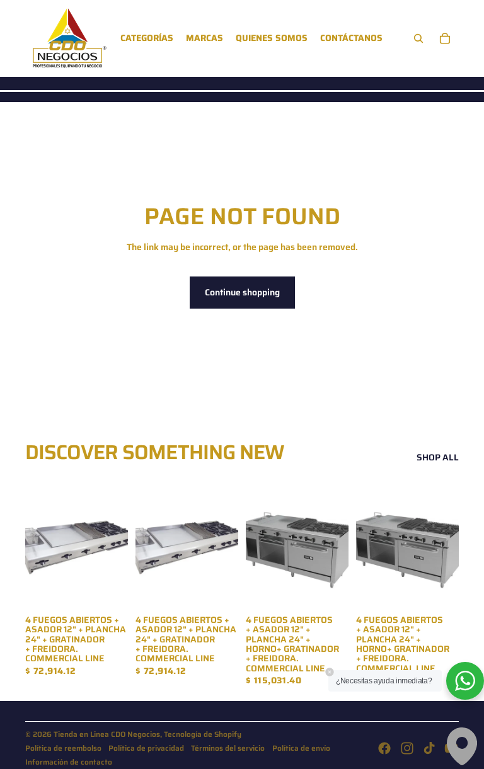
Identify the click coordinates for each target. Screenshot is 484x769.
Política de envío (301, 748)
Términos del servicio (228, 748)
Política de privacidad (146, 748)
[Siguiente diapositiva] (339, 543)
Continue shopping (242, 292)
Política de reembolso (63, 748)
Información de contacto (68, 762)
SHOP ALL (438, 458)
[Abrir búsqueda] (418, 38)
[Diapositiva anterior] (255, 543)
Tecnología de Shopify (202, 734)
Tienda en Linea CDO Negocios (107, 734)
